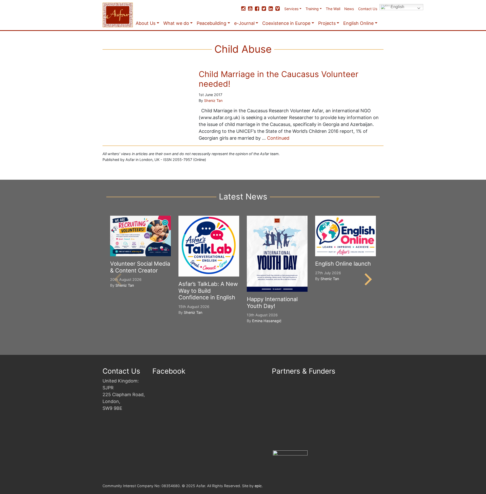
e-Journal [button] (244, 23)
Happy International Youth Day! (272, 302)
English (397, 7)
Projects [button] (327, 23)
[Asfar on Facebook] (257, 9)
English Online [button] (358, 23)
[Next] (367, 279)
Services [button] (291, 9)
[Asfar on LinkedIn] (271, 9)
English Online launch (343, 263)
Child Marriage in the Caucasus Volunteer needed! (278, 79)
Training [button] (312, 9)
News (349, 9)
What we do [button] (176, 23)
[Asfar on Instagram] (243, 9)
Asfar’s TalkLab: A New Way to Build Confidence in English (208, 291)
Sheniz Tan (213, 100)
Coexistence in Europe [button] (286, 23)
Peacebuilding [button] (211, 23)
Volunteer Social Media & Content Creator (140, 266)
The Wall (333, 9)
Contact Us (367, 9)
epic (258, 486)
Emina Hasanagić (266, 321)
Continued (278, 138)
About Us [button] (145, 23)
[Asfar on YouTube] (250, 9)
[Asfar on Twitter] (264, 9)
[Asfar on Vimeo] (277, 9)
